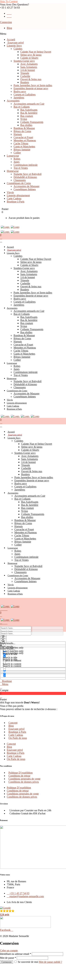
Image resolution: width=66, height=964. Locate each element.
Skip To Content (9, 1)
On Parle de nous (17, 738)
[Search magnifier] (3, 635)
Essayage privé (16, 728)
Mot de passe (8, 957)
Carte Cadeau (15, 734)
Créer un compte (9, 950)
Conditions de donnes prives (23, 781)
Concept (12, 722)
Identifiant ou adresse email (15, 953)
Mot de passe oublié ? (50, 961)
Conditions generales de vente (24, 778)
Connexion (6, 22)
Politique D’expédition (20, 772)
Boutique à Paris (17, 731)
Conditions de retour (19, 775)
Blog (9, 27)
